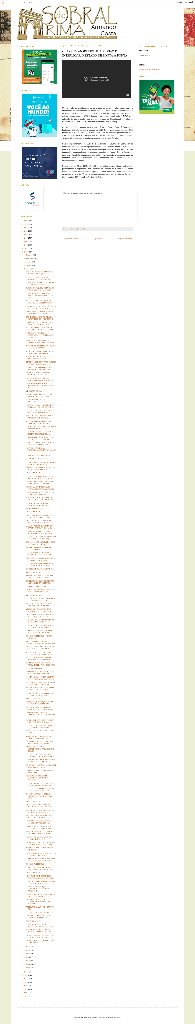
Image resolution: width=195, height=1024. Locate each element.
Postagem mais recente (70, 238)
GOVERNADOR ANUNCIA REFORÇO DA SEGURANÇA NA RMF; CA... (40, 859)
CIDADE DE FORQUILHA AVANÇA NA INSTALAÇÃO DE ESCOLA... (41, 615)
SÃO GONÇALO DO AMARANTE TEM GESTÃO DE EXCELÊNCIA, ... (40, 433)
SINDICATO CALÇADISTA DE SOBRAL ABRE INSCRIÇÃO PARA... (41, 463)
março (28, 960)
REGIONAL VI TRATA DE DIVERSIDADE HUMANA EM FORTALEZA (38, 901)
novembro (29, 258)
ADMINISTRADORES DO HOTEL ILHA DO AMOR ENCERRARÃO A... (41, 283)
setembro (29, 265)
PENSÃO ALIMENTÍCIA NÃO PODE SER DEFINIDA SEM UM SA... (39, 323)
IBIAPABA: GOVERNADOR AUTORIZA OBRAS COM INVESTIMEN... (41, 576)
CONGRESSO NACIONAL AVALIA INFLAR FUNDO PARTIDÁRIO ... (39, 631)
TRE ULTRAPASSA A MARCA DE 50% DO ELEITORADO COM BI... (40, 882)
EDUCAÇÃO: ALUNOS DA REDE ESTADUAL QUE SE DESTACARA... (40, 708)
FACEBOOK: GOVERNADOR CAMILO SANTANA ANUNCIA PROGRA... (40, 477)
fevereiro (29, 964)
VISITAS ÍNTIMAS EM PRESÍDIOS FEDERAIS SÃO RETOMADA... (39, 368)
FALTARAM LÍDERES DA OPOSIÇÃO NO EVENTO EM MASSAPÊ (40, 564)
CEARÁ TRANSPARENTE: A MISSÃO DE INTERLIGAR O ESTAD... (40, 312)
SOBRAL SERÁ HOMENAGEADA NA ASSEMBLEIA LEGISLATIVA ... (40, 648)
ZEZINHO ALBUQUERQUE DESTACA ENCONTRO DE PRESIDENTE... (40, 411)
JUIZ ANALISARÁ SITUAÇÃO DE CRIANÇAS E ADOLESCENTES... (39, 301)
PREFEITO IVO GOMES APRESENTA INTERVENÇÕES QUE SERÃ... (40, 273)
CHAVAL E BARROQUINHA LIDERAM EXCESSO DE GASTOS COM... (40, 895)
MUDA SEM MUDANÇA (35, 508)
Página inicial (98, 238)
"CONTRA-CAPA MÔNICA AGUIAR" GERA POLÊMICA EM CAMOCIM (40, 678)
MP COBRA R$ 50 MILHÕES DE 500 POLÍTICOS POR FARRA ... (39, 816)
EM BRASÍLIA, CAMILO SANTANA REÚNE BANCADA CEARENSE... (39, 742)
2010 (26, 992)
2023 (26, 231)
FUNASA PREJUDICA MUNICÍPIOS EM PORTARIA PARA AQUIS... (41, 854)
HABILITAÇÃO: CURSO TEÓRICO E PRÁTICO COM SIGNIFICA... (39, 737)
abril (27, 957)
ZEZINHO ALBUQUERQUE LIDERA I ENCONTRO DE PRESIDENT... (40, 703)
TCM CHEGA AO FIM (34, 921)
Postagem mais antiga (125, 238)
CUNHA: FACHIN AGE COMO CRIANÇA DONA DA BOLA (37, 504)
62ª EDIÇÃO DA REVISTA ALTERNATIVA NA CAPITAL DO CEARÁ (39, 335)
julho (28, 946)
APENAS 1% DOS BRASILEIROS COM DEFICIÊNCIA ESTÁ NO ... (40, 543)
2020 (26, 241)
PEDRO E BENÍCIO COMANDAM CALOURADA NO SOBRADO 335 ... (40, 868)
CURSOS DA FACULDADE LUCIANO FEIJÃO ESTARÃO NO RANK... (40, 289)
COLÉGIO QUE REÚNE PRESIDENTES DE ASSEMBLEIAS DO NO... (40, 599)
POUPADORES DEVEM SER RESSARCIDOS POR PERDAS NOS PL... (40, 385)
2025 (26, 224)
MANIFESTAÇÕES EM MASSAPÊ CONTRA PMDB (38, 548)
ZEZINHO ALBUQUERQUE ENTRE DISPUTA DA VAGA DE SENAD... (39, 726)
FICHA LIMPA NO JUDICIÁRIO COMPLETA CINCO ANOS (38, 916)
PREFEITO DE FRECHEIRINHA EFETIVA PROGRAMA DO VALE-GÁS (39, 295)
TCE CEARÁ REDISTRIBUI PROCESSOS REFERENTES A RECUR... (41, 427)
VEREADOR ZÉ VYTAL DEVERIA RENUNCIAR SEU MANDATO (39, 930)
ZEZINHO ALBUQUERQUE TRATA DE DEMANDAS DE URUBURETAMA (40, 755)
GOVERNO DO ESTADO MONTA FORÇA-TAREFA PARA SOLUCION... (41, 664)
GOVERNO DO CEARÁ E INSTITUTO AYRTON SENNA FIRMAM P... (40, 582)
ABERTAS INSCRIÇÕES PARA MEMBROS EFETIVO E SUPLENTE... (40, 341)
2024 (26, 227)
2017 (26, 252)
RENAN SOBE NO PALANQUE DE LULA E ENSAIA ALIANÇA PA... (39, 827)
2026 (26, 220)
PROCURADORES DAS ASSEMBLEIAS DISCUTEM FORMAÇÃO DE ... (41, 626)
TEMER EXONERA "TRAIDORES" (38, 455)
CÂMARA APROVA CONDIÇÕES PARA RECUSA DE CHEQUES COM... (41, 307)
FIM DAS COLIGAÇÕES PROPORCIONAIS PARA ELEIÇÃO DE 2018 (40, 749)
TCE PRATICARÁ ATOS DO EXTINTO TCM (40, 908)
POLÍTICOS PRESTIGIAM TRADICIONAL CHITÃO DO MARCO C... (41, 450)
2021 (26, 238)
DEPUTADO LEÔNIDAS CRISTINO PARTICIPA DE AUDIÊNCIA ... (39, 422)
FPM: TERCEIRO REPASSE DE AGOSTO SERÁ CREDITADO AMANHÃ (41, 482)
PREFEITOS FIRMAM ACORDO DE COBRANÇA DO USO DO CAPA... (40, 406)
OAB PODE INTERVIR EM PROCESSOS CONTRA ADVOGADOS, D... (41, 689)
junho (28, 950)
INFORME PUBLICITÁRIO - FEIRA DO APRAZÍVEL (40, 771)
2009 (26, 996)
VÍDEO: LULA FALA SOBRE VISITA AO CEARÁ (41, 731)
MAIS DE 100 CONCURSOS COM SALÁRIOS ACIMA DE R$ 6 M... (39, 554)
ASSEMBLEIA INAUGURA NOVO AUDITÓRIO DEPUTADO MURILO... (41, 610)
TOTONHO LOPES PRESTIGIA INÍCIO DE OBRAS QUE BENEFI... (40, 559)
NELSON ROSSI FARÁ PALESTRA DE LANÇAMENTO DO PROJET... (40, 352)
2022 (26, 234)
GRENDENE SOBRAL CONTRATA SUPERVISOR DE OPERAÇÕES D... (40, 318)
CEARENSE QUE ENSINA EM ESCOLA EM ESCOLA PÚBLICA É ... (40, 468)
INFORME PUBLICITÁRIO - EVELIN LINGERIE (39, 637)
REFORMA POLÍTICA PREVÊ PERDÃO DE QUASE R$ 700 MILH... (40, 493)
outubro (29, 262)
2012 (26, 986)
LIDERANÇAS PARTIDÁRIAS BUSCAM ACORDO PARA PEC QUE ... (41, 811)
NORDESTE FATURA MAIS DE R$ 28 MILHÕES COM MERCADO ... (40, 443)
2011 (26, 989)
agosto (28, 269)
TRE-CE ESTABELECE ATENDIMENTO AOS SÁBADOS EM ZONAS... (40, 590)
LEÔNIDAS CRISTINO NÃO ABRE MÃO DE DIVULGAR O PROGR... (41, 760)
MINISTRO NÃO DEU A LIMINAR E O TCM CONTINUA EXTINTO (40, 516)
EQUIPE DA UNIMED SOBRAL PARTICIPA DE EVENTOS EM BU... (40, 374)
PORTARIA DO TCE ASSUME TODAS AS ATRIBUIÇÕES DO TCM (40, 672)
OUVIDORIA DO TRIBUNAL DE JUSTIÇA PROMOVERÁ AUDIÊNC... (40, 488)
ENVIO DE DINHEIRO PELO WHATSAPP (36, 400)
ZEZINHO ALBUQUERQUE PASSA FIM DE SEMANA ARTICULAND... (41, 537)
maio (28, 953)
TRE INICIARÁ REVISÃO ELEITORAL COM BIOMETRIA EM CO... (40, 694)
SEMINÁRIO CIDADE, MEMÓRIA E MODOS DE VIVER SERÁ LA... (39, 822)
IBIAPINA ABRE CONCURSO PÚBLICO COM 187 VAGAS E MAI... (41, 363)
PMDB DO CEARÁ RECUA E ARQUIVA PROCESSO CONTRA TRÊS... (41, 416)
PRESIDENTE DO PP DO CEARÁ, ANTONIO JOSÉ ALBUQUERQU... (40, 532)
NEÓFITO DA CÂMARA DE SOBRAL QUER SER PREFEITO (40, 941)
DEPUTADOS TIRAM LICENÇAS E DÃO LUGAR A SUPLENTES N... (41, 347)
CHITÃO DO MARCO (34, 668)
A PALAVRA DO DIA (34, 391)
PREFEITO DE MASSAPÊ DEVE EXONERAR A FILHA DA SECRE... (40, 925)
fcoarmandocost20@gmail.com (149, 69)
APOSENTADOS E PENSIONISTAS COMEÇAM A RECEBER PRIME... (39, 653)
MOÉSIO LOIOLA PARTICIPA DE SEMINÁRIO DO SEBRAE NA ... (39, 278)
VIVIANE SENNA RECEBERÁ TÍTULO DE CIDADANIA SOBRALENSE (40, 784)
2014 (26, 979)
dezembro (29, 255)
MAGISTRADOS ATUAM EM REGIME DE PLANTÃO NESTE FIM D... (40, 621)
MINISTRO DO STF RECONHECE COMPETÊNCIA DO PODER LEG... (40, 877)
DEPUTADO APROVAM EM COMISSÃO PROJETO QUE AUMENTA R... (41, 683)
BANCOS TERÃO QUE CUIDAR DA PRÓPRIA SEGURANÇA (39, 357)
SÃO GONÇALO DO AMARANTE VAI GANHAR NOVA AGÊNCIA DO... (40, 843)
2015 (26, 975)
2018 (26, 248)
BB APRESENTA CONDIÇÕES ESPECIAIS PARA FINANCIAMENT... (41, 642)
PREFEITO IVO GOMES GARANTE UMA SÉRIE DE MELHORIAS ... (39, 832)
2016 (26, 972)
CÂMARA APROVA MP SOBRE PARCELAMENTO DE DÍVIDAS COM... (39, 796)
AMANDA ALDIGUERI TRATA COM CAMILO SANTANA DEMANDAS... (40, 527)
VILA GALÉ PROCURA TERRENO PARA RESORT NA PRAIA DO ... (39, 658)
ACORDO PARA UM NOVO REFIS (39, 458)
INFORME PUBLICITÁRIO (36, 586)
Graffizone (101, 1017)
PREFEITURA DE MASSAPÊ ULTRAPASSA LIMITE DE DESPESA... (37, 778)
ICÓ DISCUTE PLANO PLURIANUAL (40, 569)
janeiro (28, 967)
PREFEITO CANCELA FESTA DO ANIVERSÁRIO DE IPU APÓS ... (39, 605)
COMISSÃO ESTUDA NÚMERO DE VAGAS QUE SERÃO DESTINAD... (40, 498)
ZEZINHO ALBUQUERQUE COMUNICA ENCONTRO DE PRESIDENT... (38, 889)
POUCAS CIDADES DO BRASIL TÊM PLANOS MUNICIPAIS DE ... (40, 936)
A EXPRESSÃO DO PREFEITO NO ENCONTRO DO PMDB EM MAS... (40, 521)
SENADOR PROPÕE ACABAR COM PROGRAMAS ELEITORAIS (39, 438)
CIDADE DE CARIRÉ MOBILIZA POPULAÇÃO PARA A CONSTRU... (40, 806)
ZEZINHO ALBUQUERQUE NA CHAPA (41, 912)
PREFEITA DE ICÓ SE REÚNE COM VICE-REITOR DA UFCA (39, 838)
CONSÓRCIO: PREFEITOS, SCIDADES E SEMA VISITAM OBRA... (41, 766)
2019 (26, 245)
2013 (26, 982)
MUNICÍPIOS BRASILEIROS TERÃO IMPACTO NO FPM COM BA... (39, 395)
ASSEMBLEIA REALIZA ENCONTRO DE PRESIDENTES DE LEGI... (40, 789)
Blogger (118, 1017)
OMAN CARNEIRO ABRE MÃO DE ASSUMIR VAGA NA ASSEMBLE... (40, 328)
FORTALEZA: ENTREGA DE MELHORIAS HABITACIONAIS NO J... (40, 714)
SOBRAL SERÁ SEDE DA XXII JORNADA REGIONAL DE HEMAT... (40, 379)
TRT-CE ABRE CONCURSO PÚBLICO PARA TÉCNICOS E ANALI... (40, 721)
